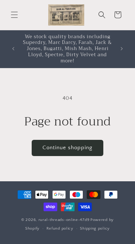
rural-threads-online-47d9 (64, 220)
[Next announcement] (122, 49)
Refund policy (59, 228)
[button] (14, 15)
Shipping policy (95, 228)
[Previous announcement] (13, 49)
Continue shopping (67, 148)
